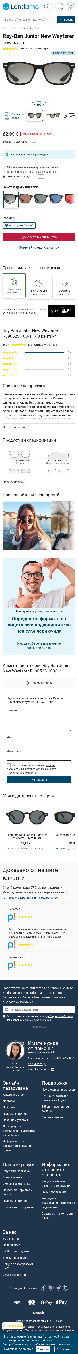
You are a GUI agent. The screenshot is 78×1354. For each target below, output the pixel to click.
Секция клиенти (52, 1117)
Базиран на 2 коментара (33, 48)
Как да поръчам (13, 1095)
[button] (35, 115)
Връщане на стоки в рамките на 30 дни (55, 1098)
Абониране (39, 1027)
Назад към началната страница (33, 1321)
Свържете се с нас (14, 1275)
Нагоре (58, 1321)
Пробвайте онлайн (18, 115)
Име (10, 737)
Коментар (14, 710)
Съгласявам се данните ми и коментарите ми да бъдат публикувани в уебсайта (31, 769)
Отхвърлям (63, 1349)
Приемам (43, 1349)
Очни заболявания (54, 1192)
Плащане (9, 1107)
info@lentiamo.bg (39, 1069)
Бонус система (12, 1177)
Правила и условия (15, 1120)
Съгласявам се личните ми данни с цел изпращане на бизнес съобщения (40, 1018)
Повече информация (18, 1349)
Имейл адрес (15, 751)
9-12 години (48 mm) (21, 225)
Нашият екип (11, 1245)
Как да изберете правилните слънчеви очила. (39, 645)
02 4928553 (35, 1064)
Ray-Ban (34, 28)
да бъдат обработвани (59, 1016)
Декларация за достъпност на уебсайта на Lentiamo (19, 1131)
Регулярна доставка (16, 1171)
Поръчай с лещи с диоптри (39, 247)
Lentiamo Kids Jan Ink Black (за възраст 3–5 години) (27, 836)
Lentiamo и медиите (16, 1251)
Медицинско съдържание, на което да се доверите (58, 1202)
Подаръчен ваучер (15, 1114)
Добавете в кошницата (39, 237)
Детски (20, 28)
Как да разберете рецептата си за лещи (56, 1183)
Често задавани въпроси (58, 1090)
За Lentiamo (11, 1239)
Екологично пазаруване (18, 1207)
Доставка (9, 1101)
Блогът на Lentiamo (15, 1258)
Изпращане (39, 780)
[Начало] (4, 28)
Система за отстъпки (16, 1184)
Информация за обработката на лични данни (17, 1146)
